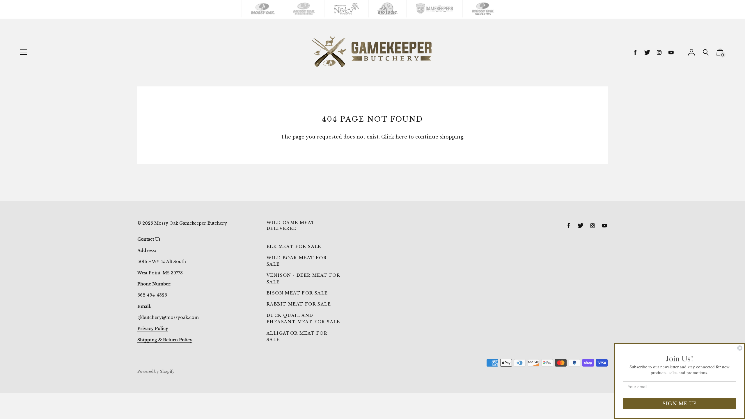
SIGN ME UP (679, 403)
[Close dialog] (740, 348)
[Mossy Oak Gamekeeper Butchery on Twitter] (647, 52)
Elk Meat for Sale (294, 246)
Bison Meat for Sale (297, 293)
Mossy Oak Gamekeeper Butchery (190, 223)
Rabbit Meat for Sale (299, 304)
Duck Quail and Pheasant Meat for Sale (303, 318)
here (401, 137)
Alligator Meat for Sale (297, 336)
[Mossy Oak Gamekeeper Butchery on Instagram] (659, 52)
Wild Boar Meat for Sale (297, 261)
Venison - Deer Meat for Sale (303, 278)
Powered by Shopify (156, 371)
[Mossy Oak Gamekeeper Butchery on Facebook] (635, 52)
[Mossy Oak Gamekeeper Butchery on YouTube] (671, 52)
